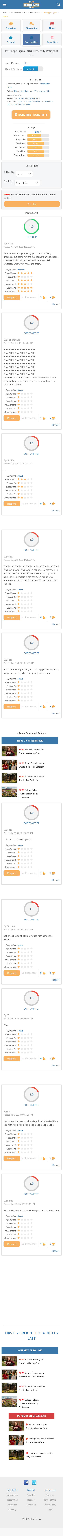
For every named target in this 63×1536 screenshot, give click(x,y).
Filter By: (9, 172)
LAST (32, 1338)
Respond (11, 297)
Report (55, 304)
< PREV (22, 1333)
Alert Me (32, 204)
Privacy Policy (50, 1504)
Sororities (12, 1504)
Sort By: (8, 181)
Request (31, 1499)
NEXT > (52, 1333)
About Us (50, 1494)
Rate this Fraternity (32, 115)
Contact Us (31, 1504)
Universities (12, 1494)
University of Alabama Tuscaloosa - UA (31, 91)
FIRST (9, 1333)
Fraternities (12, 1499)
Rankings (12, 1509)
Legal (50, 1509)
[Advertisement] (31, 1291)
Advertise (31, 1494)
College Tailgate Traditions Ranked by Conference (29, 793)
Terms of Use (50, 1499)
